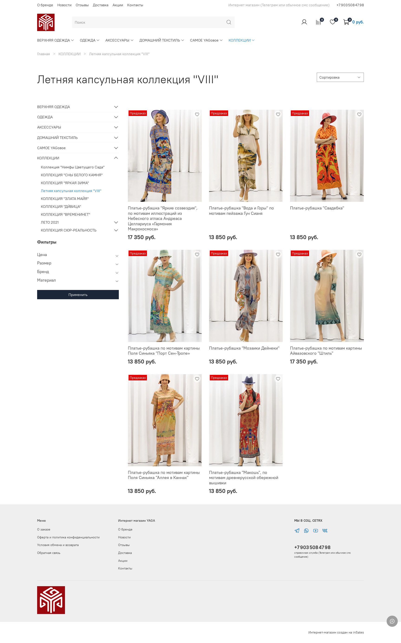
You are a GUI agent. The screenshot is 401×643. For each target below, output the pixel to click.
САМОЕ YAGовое (204, 40)
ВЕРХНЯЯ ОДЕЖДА (53, 40)
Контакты (135, 5)
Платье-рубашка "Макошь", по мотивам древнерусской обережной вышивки (243, 477)
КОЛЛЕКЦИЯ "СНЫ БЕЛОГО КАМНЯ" (72, 175)
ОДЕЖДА (87, 40)
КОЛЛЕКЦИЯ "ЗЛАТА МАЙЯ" (65, 198)
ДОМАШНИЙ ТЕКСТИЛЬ (159, 40)
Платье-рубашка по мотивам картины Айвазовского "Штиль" (326, 350)
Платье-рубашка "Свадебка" (317, 208)
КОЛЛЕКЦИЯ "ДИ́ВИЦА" (61, 206)
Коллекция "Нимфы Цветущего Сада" (72, 167)
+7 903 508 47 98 (312, 547)
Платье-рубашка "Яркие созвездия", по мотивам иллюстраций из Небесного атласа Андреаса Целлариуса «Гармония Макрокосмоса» (162, 218)
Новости (64, 5)
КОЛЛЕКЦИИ (240, 40)
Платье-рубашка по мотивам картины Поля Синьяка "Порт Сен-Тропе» (164, 350)
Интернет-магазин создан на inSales (336, 632)
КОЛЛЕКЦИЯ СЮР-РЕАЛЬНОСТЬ (69, 230)
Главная (43, 53)
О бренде (45, 5)
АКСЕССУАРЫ (117, 40)
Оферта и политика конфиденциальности (68, 537)
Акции (118, 5)
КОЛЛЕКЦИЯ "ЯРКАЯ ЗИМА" (65, 182)
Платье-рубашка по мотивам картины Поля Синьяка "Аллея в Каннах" (164, 475)
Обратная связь (48, 553)
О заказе (43, 529)
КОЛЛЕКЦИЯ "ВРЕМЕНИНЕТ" (65, 214)
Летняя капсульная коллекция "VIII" (71, 190)
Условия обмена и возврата (58, 545)
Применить (77, 294)
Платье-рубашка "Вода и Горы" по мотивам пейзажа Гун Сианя (241, 210)
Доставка (100, 5)
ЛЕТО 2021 (50, 222)
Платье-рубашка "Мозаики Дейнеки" (244, 348)
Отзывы (82, 5)
